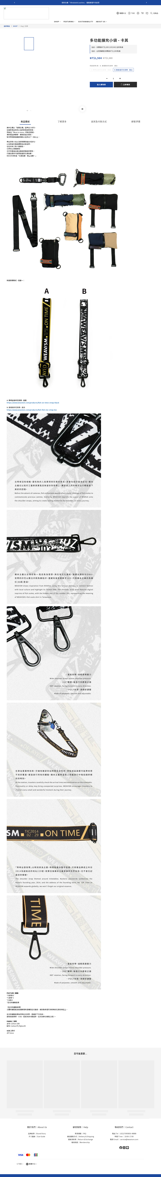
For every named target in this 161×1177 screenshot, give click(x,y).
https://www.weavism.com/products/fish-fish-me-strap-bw (32, 410)
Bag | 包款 (24, 26)
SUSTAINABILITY (85, 21)
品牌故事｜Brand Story (37, 1133)
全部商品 (7, 26)
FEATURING (69, 21)
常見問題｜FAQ (80, 1133)
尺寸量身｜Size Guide (37, 1136)
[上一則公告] (14, 3)
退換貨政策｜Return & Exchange (80, 1139)
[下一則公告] (146, 3)
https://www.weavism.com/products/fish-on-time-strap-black (33, 402)
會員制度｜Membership (80, 1142)
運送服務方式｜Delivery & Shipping (80, 1136)
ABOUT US (100, 21)
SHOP (56, 21)
